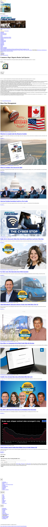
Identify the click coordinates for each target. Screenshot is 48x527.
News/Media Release (10, 165)
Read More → (2, 138)
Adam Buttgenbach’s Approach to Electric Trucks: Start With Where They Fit (19, 304)
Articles (9, 0)
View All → (2, 452)
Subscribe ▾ (2, 2)
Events (15, 49)
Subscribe (1, 15)
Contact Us (4, 512)
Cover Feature (4, 0)
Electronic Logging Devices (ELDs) (5, 37)
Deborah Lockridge (8, 131)
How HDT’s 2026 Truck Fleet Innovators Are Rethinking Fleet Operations (18, 409)
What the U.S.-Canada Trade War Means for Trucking (13, 133)
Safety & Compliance (3, 47)
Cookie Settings (5, 515)
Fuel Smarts (2, 42)
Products (1, 45)
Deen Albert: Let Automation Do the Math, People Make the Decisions (17, 343)
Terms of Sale (11, 526)
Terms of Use (7, 526)
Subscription (4, 508)
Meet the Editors (4, 509)
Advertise (3, 510)
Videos (8, 49)
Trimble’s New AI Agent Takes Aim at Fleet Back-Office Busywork (16, 376)
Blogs (13, 49)
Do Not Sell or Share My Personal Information (20, 526)
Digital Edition (6, 15)
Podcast (23, 49)
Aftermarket (2, 31)
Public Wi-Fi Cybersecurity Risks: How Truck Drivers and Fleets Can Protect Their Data (22, 239)
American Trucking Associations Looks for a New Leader (14, 201)
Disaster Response (3, 33)
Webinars (20, 49)
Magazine (10, 49)
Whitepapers (17, 49)
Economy (4, 100)
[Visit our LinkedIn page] (1, 456)
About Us (3, 511)
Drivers (1, 35)
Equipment (2, 38)
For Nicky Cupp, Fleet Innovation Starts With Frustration (14, 271)
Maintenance (2, 44)
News (7, 0)
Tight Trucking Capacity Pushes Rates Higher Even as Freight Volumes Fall (18, 447)
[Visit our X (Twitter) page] (2, 456)
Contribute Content (5, 517)
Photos (1, 49)
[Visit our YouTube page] (3, 456)
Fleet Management (3, 40)
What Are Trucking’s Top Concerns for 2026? (11, 167)
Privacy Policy (4, 513)
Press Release (4, 518)
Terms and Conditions (5, 514)
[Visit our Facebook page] (0, 456)
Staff (7, 445)
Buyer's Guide (27, 49)
